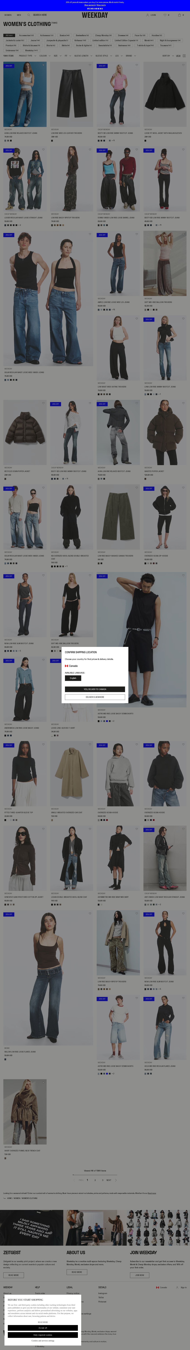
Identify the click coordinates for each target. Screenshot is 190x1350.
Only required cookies (43, 1335)
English (73, 678)
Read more (43, 1322)
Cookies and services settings (43, 1341)
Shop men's (101, 5)
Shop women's (89, 5)
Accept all (43, 1328)
